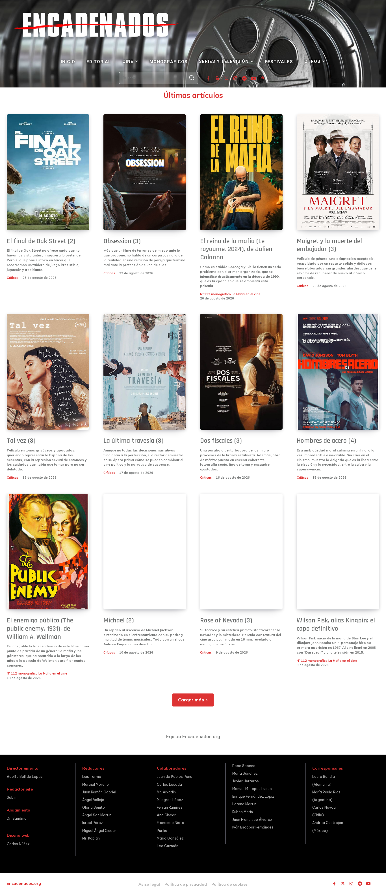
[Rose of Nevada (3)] (241, 551)
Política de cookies (229, 884)
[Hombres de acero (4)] (338, 372)
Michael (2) (118, 620)
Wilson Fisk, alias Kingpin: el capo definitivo (336, 624)
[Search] (191, 78)
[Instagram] (235, 78)
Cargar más (191, 700)
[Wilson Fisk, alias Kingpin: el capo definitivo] (338, 551)
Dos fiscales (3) (221, 440)
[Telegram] (244, 78)
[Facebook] (208, 78)
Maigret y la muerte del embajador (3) (329, 245)
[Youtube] (253, 78)
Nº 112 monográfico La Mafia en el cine (230, 294)
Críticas (12, 278)
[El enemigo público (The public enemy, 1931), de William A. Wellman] (48, 551)
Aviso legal (149, 884)
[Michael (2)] (144, 551)
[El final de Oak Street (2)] (48, 172)
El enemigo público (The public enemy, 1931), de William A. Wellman (40, 628)
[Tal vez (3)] (48, 372)
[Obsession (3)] (144, 172)
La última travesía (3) (133, 440)
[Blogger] (217, 78)
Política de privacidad (185, 884)
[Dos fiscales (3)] (241, 372)
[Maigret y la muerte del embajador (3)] (338, 172)
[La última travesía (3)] (144, 372)
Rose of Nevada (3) (226, 620)
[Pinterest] (262, 78)
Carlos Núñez (18, 844)
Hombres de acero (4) (326, 440)
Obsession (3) (122, 241)
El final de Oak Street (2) (41, 241)
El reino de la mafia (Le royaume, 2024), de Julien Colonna (236, 249)
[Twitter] (226, 78)
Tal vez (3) (21, 440)
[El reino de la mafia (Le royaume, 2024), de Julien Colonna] (241, 172)
